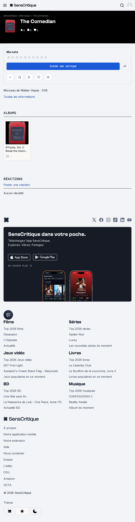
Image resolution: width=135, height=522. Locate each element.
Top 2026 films (13, 329)
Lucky (73, 340)
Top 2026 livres (79, 360)
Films (9, 322)
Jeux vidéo (14, 353)
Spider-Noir (76, 334)
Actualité (9, 345)
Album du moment (81, 407)
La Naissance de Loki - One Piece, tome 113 (33, 402)
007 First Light (13, 365)
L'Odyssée (10, 340)
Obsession (10, 334)
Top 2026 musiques (82, 391)
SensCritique (10, 15)
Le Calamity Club (80, 365)
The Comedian (40, 15)
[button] (129, 5)
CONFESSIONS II (80, 396)
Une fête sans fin (15, 396)
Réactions (13, 179)
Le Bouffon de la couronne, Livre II (92, 371)
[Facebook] (101, 221)
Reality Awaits (78, 402)
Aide (6, 447)
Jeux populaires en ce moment (24, 376)
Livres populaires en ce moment (90, 376)
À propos (10, 428)
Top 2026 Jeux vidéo (18, 360)
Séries (75, 322)
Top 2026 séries (79, 329)
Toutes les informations (19, 96)
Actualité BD (12, 407)
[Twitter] (94, 221)
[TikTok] (115, 221)
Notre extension (14, 440)
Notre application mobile (20, 434)
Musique (77, 384)
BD (6, 384)
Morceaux (25, 15)
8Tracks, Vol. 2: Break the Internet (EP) (17, 149)
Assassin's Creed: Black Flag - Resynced (31, 371)
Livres (75, 353)
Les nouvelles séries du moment (90, 345)
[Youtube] (129, 221)
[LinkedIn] (122, 221)
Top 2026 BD (12, 391)
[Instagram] (108, 221)
